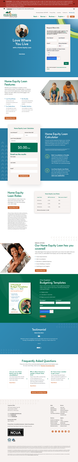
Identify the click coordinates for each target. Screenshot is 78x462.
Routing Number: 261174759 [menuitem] (42, 12)
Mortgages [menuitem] (62, 413)
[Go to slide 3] (40, 347)
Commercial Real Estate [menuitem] (55, 424)
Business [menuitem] (52, 418)
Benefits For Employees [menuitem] (55, 420)
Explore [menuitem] (62, 418)
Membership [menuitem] (72, 12)
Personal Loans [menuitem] (63, 414)
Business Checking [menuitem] (54, 421)
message (9, 9)
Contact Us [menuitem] (65, 12)
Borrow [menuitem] (61, 405)
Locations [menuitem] (59, 12)
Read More (12, 382)
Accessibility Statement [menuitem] (19, 424)
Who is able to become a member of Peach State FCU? (37, 373)
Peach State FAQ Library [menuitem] (65, 424)
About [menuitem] (61, 420)
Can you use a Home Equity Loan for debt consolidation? (15, 373)
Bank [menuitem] (52, 405)
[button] (36, 16)
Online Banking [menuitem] (53, 410)
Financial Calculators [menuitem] (64, 410)
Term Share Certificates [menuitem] (55, 413)
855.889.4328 (14, 416)
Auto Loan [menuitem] (62, 407)
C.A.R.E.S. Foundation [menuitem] (64, 421)
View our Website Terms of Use (33, 455)
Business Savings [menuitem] (54, 423)
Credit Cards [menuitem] (62, 408)
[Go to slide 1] (37, 347)
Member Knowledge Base (48, 365)
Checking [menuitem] (52, 407)
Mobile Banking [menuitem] (53, 408)
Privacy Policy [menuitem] (52, 12)
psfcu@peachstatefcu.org (15, 413)
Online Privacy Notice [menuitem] (29, 424)
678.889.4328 (13, 415)
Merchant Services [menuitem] (54, 425)
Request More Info (10, 118)
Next (66, 63)
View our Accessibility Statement (36, 452)
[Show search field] (68, 16)
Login (72, 16)
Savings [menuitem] (52, 411)
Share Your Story (39, 332)
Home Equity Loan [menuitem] (63, 411)
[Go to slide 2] (39, 347)
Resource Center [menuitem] (63, 425)
